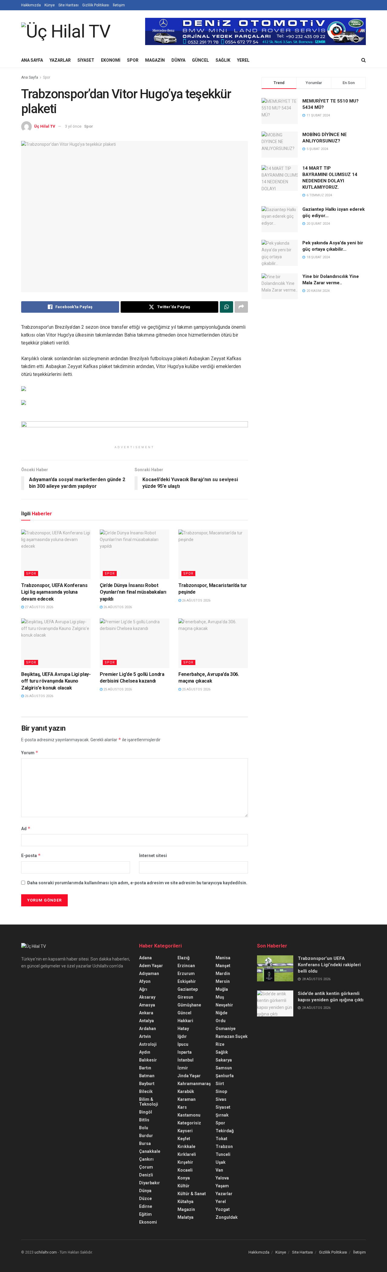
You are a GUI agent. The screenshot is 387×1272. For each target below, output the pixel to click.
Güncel (200, 60)
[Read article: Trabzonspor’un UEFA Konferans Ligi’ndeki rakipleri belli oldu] (275, 968)
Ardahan (147, 1028)
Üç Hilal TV (44, 126)
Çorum (146, 1167)
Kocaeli (185, 1170)
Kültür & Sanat (191, 1193)
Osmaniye (226, 1028)
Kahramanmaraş (194, 1083)
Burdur (146, 1135)
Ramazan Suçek (232, 1036)
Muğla (222, 989)
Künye (49, 5)
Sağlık (223, 60)
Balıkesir (148, 1060)
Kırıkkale (186, 1146)
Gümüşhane (189, 1005)
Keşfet (183, 1138)
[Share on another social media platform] (241, 307)
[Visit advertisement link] (255, 31)
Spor (132, 60)
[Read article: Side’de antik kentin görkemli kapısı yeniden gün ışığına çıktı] (275, 1003)
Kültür (183, 1185)
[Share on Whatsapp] (226, 307)
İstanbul (185, 1060)
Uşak (221, 1162)
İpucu (182, 1044)
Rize (220, 1044)
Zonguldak (227, 1217)
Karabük (185, 1091)
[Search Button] (363, 60)
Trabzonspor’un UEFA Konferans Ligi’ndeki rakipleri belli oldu (329, 965)
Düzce (145, 1198)
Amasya (147, 1005)
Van (219, 1170)
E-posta (31, 855)
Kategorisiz (189, 1122)
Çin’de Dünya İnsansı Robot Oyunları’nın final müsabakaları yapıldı (133, 592)
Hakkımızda (31, 5)
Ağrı (143, 989)
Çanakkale (149, 1151)
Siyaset (85, 60)
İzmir (182, 1067)
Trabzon (224, 1146)
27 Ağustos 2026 (38, 607)
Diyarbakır (149, 1182)
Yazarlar (60, 60)
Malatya (185, 1217)
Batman (146, 1075)
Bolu (143, 1127)
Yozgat (223, 1209)
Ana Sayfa (32, 60)
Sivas (221, 1099)
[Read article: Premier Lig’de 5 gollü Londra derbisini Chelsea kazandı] (134, 643)
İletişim (119, 5)
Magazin (155, 60)
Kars (182, 1107)
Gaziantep (187, 989)
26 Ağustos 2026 (117, 607)
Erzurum (186, 973)
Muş (220, 997)
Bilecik (146, 1091)
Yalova (222, 1178)
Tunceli (223, 1154)
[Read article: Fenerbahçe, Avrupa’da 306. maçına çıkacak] (213, 643)
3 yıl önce (73, 126)
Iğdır (182, 1036)
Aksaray (147, 997)
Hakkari (185, 1020)
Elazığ (183, 957)
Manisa (223, 957)
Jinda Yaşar (189, 1075)
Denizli (146, 1175)
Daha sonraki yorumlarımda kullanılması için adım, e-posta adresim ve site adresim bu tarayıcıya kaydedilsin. (137, 882)
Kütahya (185, 1201)
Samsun (224, 1067)
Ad (26, 828)
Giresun (185, 997)
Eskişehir (186, 981)
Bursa (145, 1143)
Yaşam (222, 1185)
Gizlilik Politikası (95, 5)
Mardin (223, 973)
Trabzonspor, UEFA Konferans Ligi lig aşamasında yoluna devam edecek (54, 592)
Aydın (144, 1052)
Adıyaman (149, 973)
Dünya (178, 60)
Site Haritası (68, 5)
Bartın (145, 1067)
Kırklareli (186, 1154)
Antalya (146, 1020)
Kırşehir (185, 1162)
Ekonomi (110, 60)
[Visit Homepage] (65, 31)
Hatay (183, 1028)
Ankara (146, 1012)
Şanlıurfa (225, 1075)
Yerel (243, 60)
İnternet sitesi (153, 855)
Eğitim (145, 1214)
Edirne (145, 1206)
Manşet (223, 965)
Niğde (221, 1012)
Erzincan (186, 965)
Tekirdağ (225, 1130)
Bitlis (144, 1119)
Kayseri (185, 1130)
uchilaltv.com (45, 1252)
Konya (183, 1178)
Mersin (223, 981)
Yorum (29, 752)
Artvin (145, 1036)
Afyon (145, 981)
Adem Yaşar (151, 965)
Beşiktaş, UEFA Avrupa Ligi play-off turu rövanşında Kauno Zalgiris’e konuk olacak (56, 681)
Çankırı (146, 1159)
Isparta (184, 1052)
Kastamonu (188, 1115)
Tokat (221, 1138)
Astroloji (148, 1044)
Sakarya (224, 1060)
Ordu (221, 1020)
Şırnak (222, 1115)
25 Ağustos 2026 (117, 689)
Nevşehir (224, 1005)
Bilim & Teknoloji (148, 1102)
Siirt (220, 1083)
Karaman (186, 1099)
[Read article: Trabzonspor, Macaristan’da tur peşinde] (213, 554)
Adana (145, 957)
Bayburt (146, 1083)
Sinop (221, 1091)
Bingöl (145, 1112)
